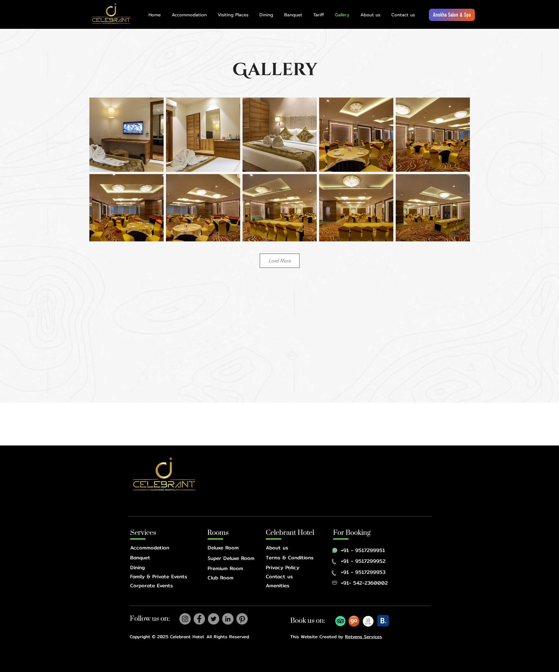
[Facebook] (199, 619)
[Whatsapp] (335, 550)
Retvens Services (363, 636)
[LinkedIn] (227, 619)
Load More (279, 260)
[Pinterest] (242, 619)
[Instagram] (185, 619)
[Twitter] (213, 619)
